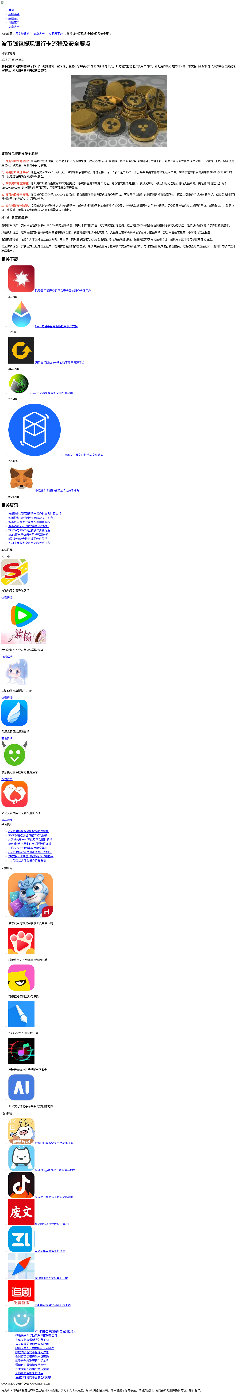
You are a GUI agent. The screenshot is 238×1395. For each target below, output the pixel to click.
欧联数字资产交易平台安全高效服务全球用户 (63, 290)
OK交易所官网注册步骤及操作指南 (30, 852)
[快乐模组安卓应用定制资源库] (14, 765)
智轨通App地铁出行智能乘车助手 (55, 1170)
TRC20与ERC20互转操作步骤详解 (29, 530)
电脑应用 (14, 22)
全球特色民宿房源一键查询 (32, 1356)
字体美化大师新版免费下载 (32, 1339)
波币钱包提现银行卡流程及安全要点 (30, 517)
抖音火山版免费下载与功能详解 (54, 1197)
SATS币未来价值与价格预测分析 (28, 534)
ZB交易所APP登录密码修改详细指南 (30, 856)
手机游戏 (14, 14)
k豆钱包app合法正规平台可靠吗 (27, 538)
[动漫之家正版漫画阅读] (14, 724)
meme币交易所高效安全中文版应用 (51, 393)
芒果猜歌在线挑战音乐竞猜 (32, 1369)
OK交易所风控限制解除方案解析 (28, 831)
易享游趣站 (22, 33)
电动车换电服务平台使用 (49, 1251)
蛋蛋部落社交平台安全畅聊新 (33, 1377)
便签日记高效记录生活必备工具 (54, 1143)
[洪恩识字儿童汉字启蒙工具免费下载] (30, 916)
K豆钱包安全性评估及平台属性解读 (30, 839)
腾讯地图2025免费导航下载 (51, 1278)
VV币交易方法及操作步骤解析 (27, 860)
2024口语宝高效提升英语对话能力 (55, 1331)
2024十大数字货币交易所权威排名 (29, 543)
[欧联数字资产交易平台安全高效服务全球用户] (21, 290)
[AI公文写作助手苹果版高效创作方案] (21, 1099)
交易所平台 (56, 33)
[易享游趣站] (2, 3)
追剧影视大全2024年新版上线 (52, 1305)
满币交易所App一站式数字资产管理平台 (60, 362)
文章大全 (14, 26)
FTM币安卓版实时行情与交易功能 (82, 454)
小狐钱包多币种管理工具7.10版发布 (57, 490)
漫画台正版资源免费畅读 (30, 1364)
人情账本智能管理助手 (29, 1373)
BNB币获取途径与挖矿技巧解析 (28, 835)
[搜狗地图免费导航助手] (14, 583)
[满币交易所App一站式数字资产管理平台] (21, 362)
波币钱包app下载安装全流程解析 (28, 526)
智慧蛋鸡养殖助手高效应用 (32, 1344)
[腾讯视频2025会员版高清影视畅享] (23, 643)
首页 (11, 10)
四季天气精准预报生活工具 (32, 1360)
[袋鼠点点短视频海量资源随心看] (21, 953)
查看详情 (7, 597)
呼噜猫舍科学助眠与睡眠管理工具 (36, 1335)
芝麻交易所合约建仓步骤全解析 (27, 848)
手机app (13, 18)
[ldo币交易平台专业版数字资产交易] (21, 326)
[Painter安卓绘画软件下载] (21, 1026)
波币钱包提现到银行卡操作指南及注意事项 (34, 513)
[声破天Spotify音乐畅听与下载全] (21, 1062)
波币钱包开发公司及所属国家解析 (29, 522)
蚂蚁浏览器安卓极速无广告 (32, 1352)
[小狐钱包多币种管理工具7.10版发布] (21, 490)
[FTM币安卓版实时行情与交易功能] (34, 454)
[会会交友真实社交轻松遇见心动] (14, 806)
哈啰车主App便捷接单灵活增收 (34, 1348)
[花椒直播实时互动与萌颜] (21, 989)
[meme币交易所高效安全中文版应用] (18, 393)
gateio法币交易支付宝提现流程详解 (29, 843)
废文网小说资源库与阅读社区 (52, 1224)
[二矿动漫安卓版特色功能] (14, 684)
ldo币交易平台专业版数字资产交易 (56, 326)
